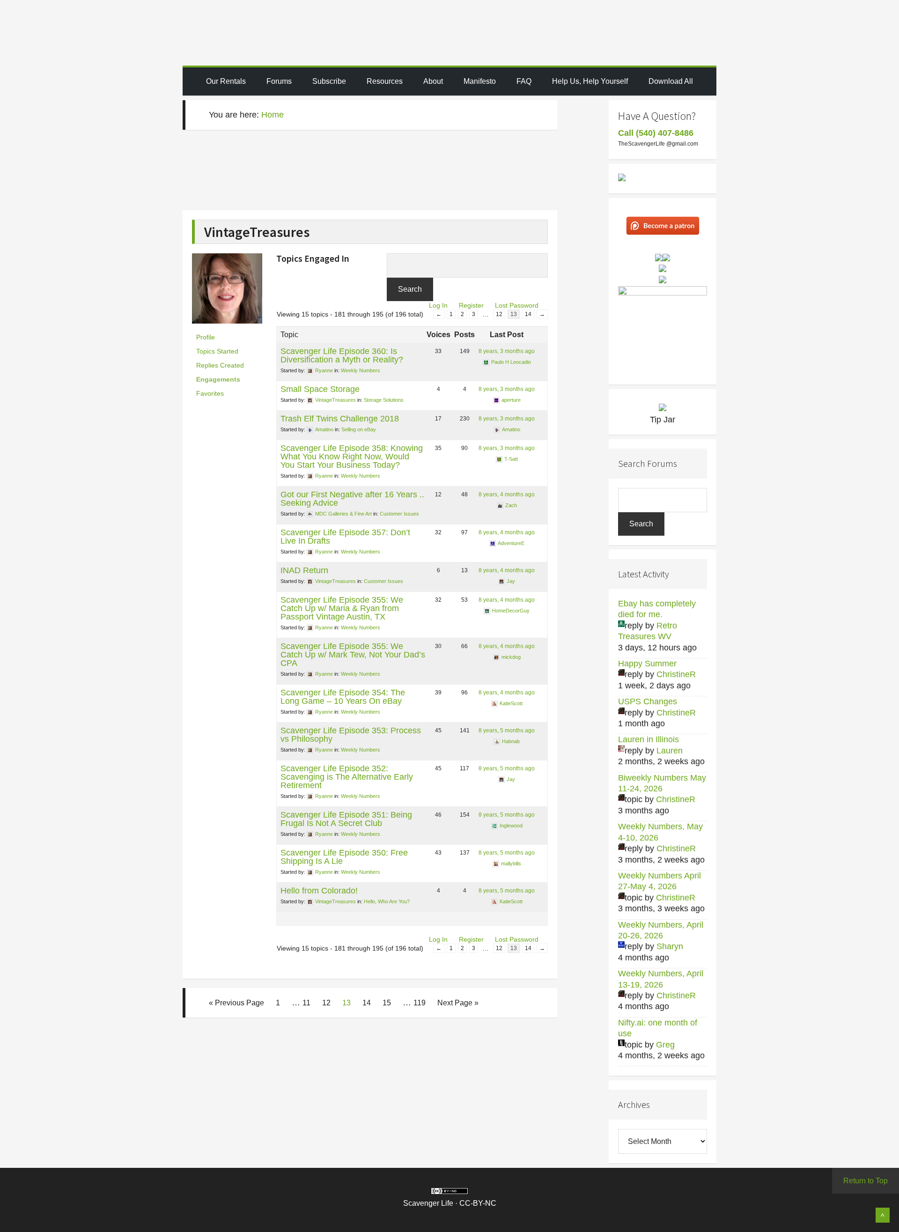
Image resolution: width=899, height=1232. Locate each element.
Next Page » (458, 1003)
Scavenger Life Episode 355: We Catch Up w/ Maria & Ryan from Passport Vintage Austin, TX (341, 608)
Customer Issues (399, 513)
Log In (438, 305)
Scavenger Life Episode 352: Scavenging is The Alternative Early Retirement (346, 777)
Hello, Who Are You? (387, 901)
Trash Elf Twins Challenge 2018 (339, 418)
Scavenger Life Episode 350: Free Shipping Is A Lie (344, 857)
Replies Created (220, 365)
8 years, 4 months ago (507, 494)
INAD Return (304, 570)
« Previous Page (236, 1003)
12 (499, 314)
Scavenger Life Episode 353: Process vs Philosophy (350, 735)
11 (306, 1003)
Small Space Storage (320, 389)
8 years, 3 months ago (507, 351)
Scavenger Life (449, 33)
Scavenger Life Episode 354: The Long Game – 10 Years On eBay (342, 697)
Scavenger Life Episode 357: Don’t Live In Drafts (345, 537)
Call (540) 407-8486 (655, 133)
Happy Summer (647, 663)
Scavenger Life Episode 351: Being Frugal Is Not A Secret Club (346, 819)
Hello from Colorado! (319, 890)
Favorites (210, 393)
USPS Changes (647, 701)
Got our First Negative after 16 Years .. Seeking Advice (352, 499)
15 (387, 1003)
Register (471, 305)
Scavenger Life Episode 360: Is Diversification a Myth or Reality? (341, 355)
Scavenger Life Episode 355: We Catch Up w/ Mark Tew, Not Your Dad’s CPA (352, 655)
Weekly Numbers (360, 370)
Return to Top (865, 1181)
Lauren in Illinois (648, 739)
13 (346, 1003)
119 (419, 1003)
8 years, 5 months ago (507, 730)
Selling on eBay (358, 429)
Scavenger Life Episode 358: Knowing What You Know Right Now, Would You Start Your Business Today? (351, 456)
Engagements (218, 379)
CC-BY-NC (477, 1203)
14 (528, 314)
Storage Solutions (384, 400)
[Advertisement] (365, 175)
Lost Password (516, 305)
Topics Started (217, 351)
